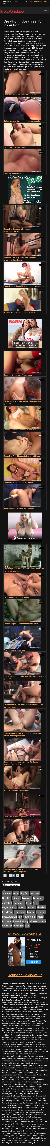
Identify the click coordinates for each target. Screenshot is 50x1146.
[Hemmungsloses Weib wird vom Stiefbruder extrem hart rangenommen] (25, 556)
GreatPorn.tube (12, 11)
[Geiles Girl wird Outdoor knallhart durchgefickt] (25, 108)
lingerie (31, 912)
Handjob (41, 907)
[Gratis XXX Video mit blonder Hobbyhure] (25, 82)
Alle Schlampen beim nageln (15, 650)
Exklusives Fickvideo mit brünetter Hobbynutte (22, 456)
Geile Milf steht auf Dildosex (15, 173)
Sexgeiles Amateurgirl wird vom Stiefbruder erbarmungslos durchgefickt (21, 870)
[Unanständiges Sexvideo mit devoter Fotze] (25, 610)
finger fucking (9, 907)
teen (27, 925)
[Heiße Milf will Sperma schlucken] (25, 584)
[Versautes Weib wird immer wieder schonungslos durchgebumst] (25, 692)
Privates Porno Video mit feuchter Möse (19, 312)
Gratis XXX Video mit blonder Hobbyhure (20, 95)
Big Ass (24, 893)
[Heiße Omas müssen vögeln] (25, 134)
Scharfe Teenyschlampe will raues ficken (20, 430)
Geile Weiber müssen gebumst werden (19, 817)
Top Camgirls (27, 1)
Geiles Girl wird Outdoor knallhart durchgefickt (22, 121)
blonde (16, 898)
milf (20, 916)
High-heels (19, 912)
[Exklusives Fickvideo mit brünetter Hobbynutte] (25, 443)
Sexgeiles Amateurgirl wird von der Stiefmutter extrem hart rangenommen (22, 734)
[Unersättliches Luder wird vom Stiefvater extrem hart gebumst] (25, 663)
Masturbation (9, 916)
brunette (38, 898)
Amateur (7, 893)
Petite (40, 916)
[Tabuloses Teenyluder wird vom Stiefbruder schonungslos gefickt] (25, 749)
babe (15, 893)
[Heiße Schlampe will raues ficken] (25, 777)
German (31, 907)
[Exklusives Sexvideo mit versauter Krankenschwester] (25, 216)
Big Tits (6, 898)
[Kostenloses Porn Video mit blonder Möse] (25, 495)
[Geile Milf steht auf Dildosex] (25, 160)
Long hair (41, 912)
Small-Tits (7, 925)
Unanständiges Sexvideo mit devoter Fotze (21, 623)
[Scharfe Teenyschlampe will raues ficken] (25, 417)
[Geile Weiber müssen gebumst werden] (25, 804)
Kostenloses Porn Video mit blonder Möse (20, 508)
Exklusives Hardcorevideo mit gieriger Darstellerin (24, 286)
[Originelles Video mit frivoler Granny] (25, 469)
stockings (18, 925)
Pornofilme (16, 1)
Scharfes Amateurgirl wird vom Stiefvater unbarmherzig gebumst (20, 258)
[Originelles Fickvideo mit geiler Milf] (25, 830)
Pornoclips (38, 1)
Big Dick (35, 893)
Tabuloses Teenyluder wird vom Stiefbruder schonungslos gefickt (21, 763)
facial (28, 903)
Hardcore (7, 912)
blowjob (26, 898)
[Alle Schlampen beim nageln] (25, 637)
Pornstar (6, 921)
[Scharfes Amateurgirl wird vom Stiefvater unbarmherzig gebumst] (25, 244)
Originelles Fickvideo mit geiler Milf (18, 843)
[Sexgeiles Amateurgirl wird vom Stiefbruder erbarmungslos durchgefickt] (25, 856)
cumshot (7, 903)
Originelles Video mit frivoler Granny (18, 482)
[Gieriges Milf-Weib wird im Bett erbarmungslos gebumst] (25, 388)
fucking (21, 907)
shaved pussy (38, 921)
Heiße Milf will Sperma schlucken (17, 597)
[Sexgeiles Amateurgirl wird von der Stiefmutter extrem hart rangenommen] (25, 720)
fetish (35, 903)
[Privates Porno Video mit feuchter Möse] (25, 299)
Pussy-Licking (20, 921)
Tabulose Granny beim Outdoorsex (18, 375)
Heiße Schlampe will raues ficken (17, 790)
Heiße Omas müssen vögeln (15, 147)
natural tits (29, 916)
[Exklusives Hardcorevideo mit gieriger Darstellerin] (25, 273)
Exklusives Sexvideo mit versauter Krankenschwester (17, 230)
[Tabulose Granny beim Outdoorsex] (25, 362)
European (19, 903)
